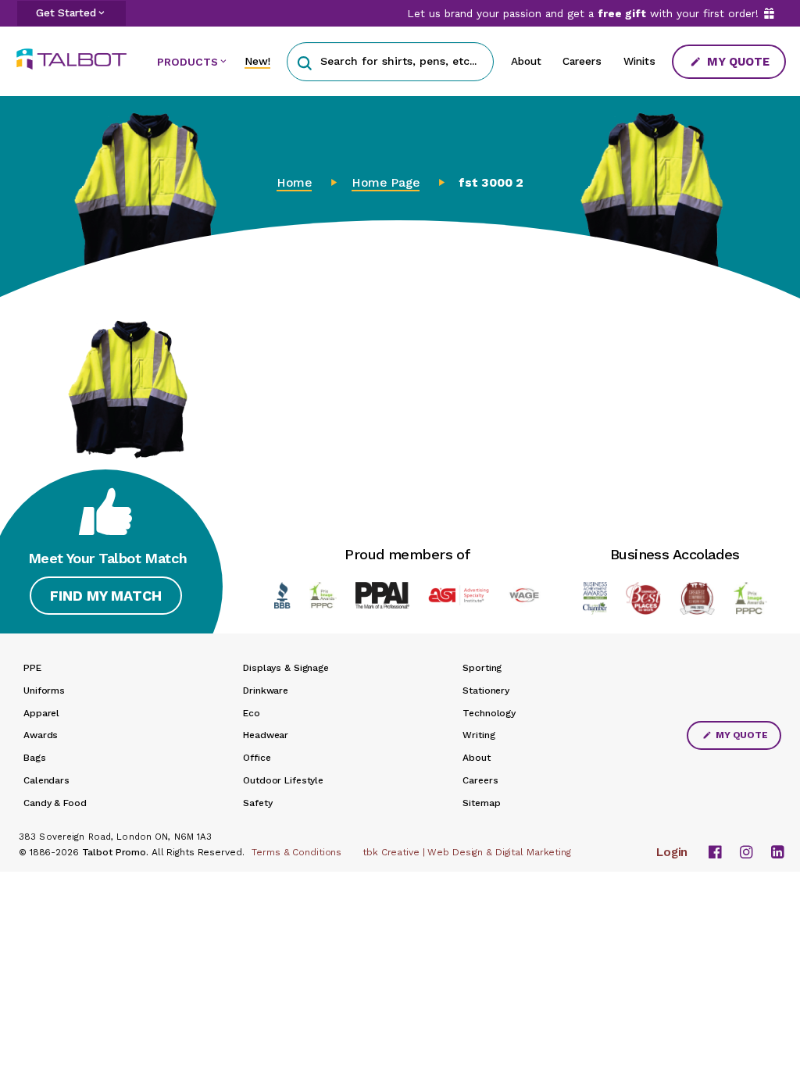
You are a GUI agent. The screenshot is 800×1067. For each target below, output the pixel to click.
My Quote (737, 62)
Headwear (265, 735)
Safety (257, 803)
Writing (478, 735)
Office (256, 757)
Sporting (482, 667)
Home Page (386, 183)
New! (257, 61)
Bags (34, 757)
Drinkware (265, 690)
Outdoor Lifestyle (283, 780)
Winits (639, 61)
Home (294, 183)
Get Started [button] (66, 12)
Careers (582, 61)
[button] (304, 61)
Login (672, 852)
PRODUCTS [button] (187, 61)
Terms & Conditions (296, 852)
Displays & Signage (286, 667)
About (526, 61)
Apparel (41, 713)
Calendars (46, 780)
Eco (251, 713)
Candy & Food (55, 803)
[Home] (77, 59)
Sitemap (481, 803)
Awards (40, 735)
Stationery (485, 690)
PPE (32, 667)
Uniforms (44, 690)
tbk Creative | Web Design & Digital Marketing (466, 852)
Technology (489, 713)
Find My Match (106, 595)
